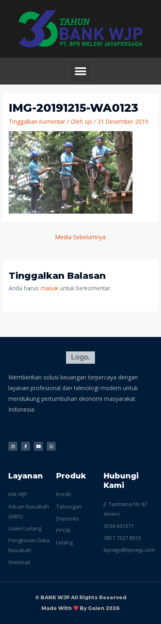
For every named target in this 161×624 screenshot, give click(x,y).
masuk (49, 288)
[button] (80, 71)
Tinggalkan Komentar (37, 121)
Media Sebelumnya (80, 237)
